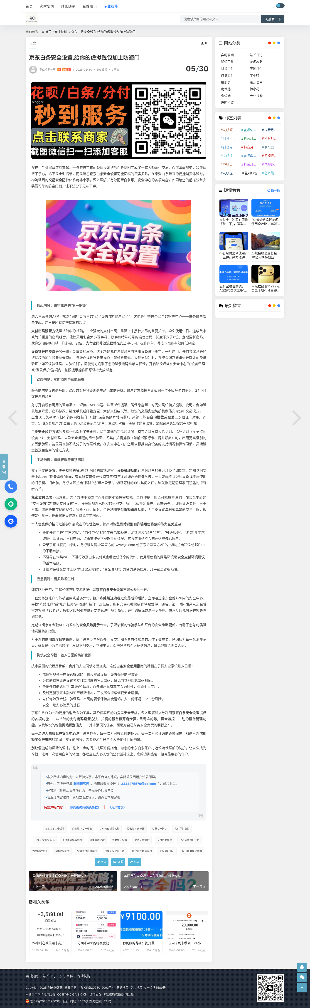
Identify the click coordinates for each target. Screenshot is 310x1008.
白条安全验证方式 (45, 840)
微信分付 (227, 75)
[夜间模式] (280, 5)
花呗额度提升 (231, 130)
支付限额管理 (164, 840)
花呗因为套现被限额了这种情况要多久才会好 (231, 164)
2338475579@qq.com (138, 784)
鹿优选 (226, 89)
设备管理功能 (97, 840)
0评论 (114, 69)
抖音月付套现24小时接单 (272, 130)
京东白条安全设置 (55, 828)
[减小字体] (198, 43)
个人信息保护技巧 (189, 840)
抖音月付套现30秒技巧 (231, 147)
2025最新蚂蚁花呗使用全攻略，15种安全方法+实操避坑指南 (265, 222)
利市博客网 (81, 784)
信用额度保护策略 (192, 851)
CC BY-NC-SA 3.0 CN (72, 994)
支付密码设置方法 (110, 828)
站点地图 (137, 987)
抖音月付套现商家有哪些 (272, 138)
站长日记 (256, 55)
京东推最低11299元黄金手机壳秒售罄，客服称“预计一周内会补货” (265, 288)
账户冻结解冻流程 (142, 851)
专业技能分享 (54, 69)
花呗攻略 (256, 62)
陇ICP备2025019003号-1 (97, 987)
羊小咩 (254, 75)
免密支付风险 (142, 840)
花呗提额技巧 (231, 156)
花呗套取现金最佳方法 (252, 156)
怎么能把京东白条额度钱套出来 (272, 173)
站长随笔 (68, 6)
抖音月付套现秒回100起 (252, 164)
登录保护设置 (119, 840)
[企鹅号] (302, 967)
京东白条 (256, 82)
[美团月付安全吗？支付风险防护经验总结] (297, 416)
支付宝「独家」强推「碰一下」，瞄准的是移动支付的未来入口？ (233, 222)
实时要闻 (47, 6)
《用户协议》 (117, 807)
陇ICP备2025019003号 (45, 1001)
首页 (29, 6)
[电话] (11, 486)
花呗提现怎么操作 (272, 156)
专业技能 (111, 6)
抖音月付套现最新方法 (252, 147)
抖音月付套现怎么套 (231, 138)
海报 (120, 862)
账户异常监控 (182, 828)
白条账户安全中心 (82, 828)
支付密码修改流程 (72, 840)
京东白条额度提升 (272, 147)
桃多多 (226, 82)
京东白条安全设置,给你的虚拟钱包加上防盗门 (103, 32)
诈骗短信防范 (62, 851)
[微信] (11, 504)
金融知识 (89, 6)
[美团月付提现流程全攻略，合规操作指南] (12, 416)
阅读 (103, 862)
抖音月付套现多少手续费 (252, 138)
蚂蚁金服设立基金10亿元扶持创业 (264, 255)
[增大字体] (207, 43)
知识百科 (227, 62)
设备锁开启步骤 (136, 828)
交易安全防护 (159, 828)
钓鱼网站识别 (39, 851)
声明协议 (227, 102)
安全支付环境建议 (87, 851)
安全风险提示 (167, 851)
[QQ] (11, 521)
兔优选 (226, 96)
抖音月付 (227, 68)
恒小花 (254, 89)
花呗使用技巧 (252, 130)
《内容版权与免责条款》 (84, 807)
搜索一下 (274, 19)
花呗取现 (251, 173)
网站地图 (122, 987)
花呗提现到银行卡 (231, 173)
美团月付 (256, 68)
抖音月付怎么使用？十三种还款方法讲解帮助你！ (233, 255)
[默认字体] (202, 43)
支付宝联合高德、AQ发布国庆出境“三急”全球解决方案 (233, 288)
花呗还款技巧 (272, 164)
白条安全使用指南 (115, 851)
